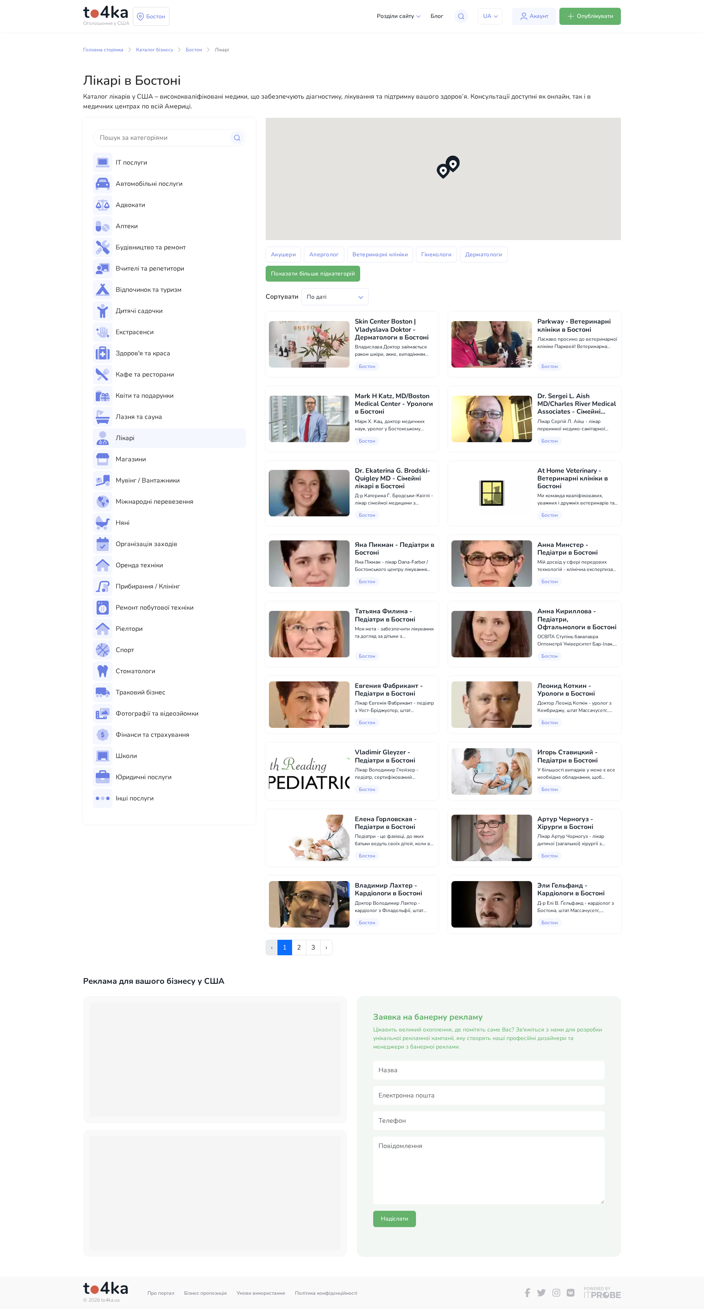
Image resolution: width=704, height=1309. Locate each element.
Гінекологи (436, 254)
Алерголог (324, 254)
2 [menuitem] (299, 947)
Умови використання (261, 1293)
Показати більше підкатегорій (313, 274)
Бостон (194, 49)
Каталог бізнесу (154, 49)
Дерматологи (483, 254)
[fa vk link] (570, 1292)
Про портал (160, 1293)
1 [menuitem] (285, 947)
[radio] (169, 162)
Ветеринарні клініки (380, 254)
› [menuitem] (326, 947)
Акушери (283, 254)
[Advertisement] (215, 1060)
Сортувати (282, 296)
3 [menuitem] (313, 947)
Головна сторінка (103, 49)
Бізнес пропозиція (205, 1293)
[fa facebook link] (527, 1292)
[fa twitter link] (541, 1292)
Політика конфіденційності (326, 1293)
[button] (443, 171)
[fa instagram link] (556, 1292)
